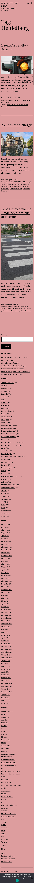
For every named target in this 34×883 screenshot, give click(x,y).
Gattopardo (5, 420)
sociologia (4, 499)
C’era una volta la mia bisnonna (12, 369)
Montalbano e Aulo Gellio (10, 363)
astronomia (5, 388)
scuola (3, 493)
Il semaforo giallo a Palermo (14, 47)
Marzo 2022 (5, 675)
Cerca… (4, 335)
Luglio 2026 (5, 527)
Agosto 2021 (5, 695)
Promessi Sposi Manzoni (9, 476)
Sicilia (9, 102)
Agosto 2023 (5, 626)
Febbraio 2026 (6, 541)
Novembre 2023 (6, 618)
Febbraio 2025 (6, 575)
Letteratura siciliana (8, 434)
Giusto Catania (11, 308)
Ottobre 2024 (5, 587)
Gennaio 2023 (6, 646)
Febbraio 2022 (6, 678)
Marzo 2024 (5, 607)
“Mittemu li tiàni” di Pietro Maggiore (14, 366)
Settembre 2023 (6, 624)
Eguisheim (17, 186)
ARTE (3, 386)
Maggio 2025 (5, 567)
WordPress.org (6, 862)
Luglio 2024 (5, 595)
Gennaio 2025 (6, 578)
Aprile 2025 (5, 570)
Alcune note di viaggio (17, 125)
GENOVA (4, 422)
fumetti (3, 414)
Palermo (4, 102)
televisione (5, 510)
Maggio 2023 (5, 635)
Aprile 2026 (5, 536)
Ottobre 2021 (5, 689)
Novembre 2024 (6, 584)
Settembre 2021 (6, 692)
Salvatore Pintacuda (8, 488)
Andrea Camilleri (7, 383)
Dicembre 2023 (6, 615)
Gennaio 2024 (6, 612)
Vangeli (4, 513)
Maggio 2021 (5, 703)
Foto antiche (5, 411)
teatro (3, 508)
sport (3, 502)
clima (3, 400)
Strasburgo (26, 189)
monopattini (5, 189)
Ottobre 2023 (5, 621)
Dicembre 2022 (6, 649)
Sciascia (3, 107)
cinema (4, 397)
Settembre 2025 (6, 556)
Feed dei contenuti (7, 856)
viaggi (29, 182)
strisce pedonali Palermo (23, 311)
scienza (4, 491)
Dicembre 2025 (6, 547)
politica (4, 473)
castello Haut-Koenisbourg (20, 184)
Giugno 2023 (5, 632)
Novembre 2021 (6, 686)
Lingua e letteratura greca (10, 442)
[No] (32, 878)
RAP (25, 308)
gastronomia (5, 417)
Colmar (11, 186)
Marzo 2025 (5, 573)
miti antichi (5, 451)
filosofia (4, 408)
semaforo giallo (12, 107)
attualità (10, 100)
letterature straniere (8, 437)
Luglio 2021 (5, 697)
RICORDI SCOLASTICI (8, 485)
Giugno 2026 (5, 530)
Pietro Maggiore (7, 468)
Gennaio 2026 (6, 544)
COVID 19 (4, 403)
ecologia (4, 405)
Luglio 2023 (5, 629)
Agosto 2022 (5, 661)
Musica (3, 459)
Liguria (3, 439)
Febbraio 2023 (6, 644)
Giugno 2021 (5, 700)
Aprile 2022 (5, 672)
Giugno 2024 (5, 598)
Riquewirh (18, 189)
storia (3, 505)
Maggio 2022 (5, 669)
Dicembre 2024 (6, 581)
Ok (17, 880)
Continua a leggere (13, 91)
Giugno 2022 (5, 666)
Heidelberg (24, 105)
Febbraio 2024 (6, 609)
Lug (23, 85)
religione (4, 482)
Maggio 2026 (5, 533)
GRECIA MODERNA (20, 182)
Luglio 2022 (5, 663)
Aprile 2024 (5, 604)
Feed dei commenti (8, 859)
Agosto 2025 (5, 558)
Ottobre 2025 (5, 553)
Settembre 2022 (6, 658)
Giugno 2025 (5, 564)
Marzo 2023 (5, 641)
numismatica (5, 462)
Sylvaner (4, 191)
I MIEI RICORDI (6, 428)
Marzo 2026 (5, 538)
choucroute (4, 186)
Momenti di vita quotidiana (22, 100)
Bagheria (4, 394)
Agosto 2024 (5, 592)
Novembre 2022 (6, 652)
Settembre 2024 (6, 590)
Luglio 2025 (5, 561)
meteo (3, 448)
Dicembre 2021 (6, 683)
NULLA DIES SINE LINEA (9, 4)
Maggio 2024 (5, 601)
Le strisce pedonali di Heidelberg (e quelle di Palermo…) (16, 213)
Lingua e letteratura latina (10, 445)
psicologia (4, 479)
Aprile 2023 (5, 638)
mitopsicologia (6, 454)
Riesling (12, 189)
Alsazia (9, 184)
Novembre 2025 (6, 550)
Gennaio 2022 (6, 680)
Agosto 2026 (5, 524)
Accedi (3, 853)
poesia (3, 471)
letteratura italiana (8, 431)
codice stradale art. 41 (14, 105)
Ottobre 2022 (5, 655)
